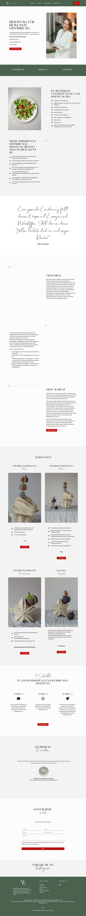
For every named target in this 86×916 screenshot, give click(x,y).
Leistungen (32, 3)
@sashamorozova (43, 903)
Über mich (39, 3)
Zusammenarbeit (47, 3)
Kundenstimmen (57, 3)
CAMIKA (51, 910)
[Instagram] (59, 884)
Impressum (41, 892)
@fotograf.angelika (49, 901)
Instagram (43, 868)
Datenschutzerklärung (34, 844)
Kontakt (41, 889)
